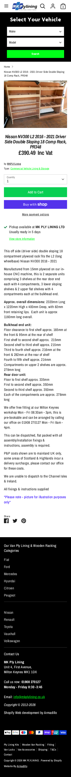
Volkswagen (12, 640)
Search (35, 54)
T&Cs (53, 749)
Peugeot (9, 595)
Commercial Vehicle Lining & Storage (29, 168)
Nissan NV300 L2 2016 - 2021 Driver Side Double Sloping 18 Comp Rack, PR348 (34, 73)
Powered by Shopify (51, 760)
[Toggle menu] (6, 6)
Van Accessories (26, 749)
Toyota (8, 626)
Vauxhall (9, 633)
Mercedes (10, 573)
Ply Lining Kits (11, 744)
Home (7, 66)
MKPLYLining (14, 163)
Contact (8, 754)
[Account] (53, 4)
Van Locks (9, 749)
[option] (35, 104)
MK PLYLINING (31, 760)
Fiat (6, 559)
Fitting (50, 744)
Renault (9, 619)
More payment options (35, 214)
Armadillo (22, 766)
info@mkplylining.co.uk (29, 696)
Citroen (9, 588)
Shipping (43, 749)
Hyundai (9, 580)
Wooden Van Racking (33, 744)
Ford (7, 566)
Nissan (8, 612)
